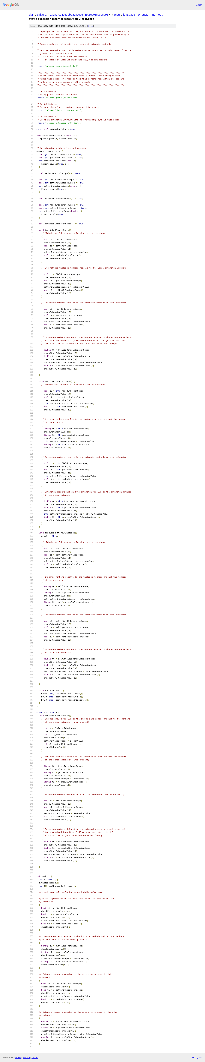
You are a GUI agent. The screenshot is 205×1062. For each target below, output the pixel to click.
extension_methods (150, 14)
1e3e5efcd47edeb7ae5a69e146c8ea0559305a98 (78, 14)
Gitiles (18, 1057)
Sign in (199, 4)
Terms (35, 1057)
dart (32, 14)
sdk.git (41, 14)
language (129, 14)
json (199, 1057)
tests (117, 14)
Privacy (26, 1057)
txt (192, 1057)
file (90, 26)
